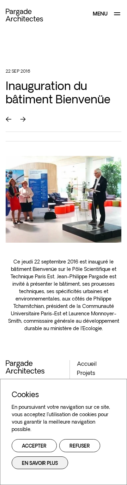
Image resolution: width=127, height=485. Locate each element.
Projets (86, 373)
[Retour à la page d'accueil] (24, 15)
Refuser (79, 446)
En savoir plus (40, 463)
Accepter (34, 446)
